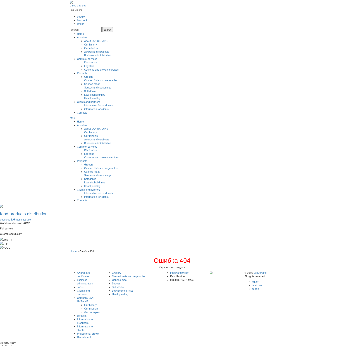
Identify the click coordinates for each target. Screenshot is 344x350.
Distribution (90, 62)
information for (96, 109)
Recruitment (84, 337)
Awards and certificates (83, 274)
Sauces (116, 283)
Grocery (88, 76)
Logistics (89, 66)
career (80, 287)
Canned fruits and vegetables (101, 80)
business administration (16, 219)
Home (80, 33)
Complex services (87, 59)
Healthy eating (92, 98)
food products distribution (23, 213)
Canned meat (92, 84)
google (81, 16)
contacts (82, 315)
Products (82, 73)
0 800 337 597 (78, 5)
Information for (98, 105)
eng (80, 10)
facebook (82, 20)
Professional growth (88, 333)
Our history (90, 44)
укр (76, 10)
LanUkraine (260, 272)
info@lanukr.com (179, 272)
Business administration (97, 55)
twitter (80, 23)
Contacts (82, 112)
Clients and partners (88, 102)
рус (72, 10)
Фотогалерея (92, 312)
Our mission (91, 48)
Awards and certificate (96, 51)
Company (85, 299)
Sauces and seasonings (97, 87)
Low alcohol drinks (94, 94)
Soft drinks (90, 91)
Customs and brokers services (101, 69)
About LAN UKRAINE (96, 41)
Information (85, 321)
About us (82, 37)
